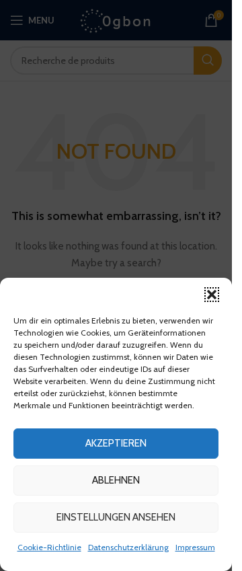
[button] (211, 294)
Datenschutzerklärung (128, 547)
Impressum (195, 547)
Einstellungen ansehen (115, 517)
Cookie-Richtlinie (49, 547)
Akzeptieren (116, 443)
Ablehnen (116, 480)
